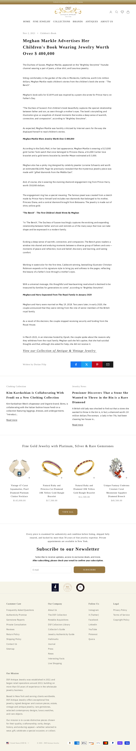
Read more (11, 420)
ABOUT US (107, 21)
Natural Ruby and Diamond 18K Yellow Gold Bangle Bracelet (84, 489)
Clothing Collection (16, 386)
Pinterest (93, 634)
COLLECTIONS (61, 21)
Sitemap (10, 649)
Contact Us (11, 644)
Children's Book (48, 33)
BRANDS (78, 21)
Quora (92, 639)
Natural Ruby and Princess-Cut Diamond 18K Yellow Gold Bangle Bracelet (51, 491)
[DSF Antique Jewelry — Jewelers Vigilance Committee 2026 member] (67, 587)
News (51, 653)
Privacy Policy (120, 610)
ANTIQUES (92, 21)
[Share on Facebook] (76, 364)
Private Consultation (16, 624)
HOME (26, 21)
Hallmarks (53, 639)
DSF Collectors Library (59, 624)
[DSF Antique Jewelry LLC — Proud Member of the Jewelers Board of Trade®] (80, 587)
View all (68, 512)
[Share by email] (108, 364)
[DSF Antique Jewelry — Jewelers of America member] (55, 587)
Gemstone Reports (15, 620)
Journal (51, 644)
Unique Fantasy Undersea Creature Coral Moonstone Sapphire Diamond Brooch (116, 491)
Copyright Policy (121, 620)
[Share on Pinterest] (97, 364)
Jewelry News (79, 386)
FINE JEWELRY (41, 21)
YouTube (93, 629)
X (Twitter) (94, 615)
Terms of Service (121, 615)
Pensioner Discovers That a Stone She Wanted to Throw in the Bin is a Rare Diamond (100, 397)
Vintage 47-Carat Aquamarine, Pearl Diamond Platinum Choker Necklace (19, 491)
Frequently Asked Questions (20, 610)
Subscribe (89, 570)
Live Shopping (55, 663)
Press (50, 649)
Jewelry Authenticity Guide (61, 634)
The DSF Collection (57, 615)
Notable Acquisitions (58, 620)
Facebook (93, 620)
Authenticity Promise (16, 615)
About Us (52, 610)
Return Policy (13, 634)
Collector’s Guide (56, 629)
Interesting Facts (56, 658)
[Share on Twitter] (86, 364)
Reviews (10, 629)
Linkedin (93, 624)
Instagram (94, 610)
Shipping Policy (13, 639)
